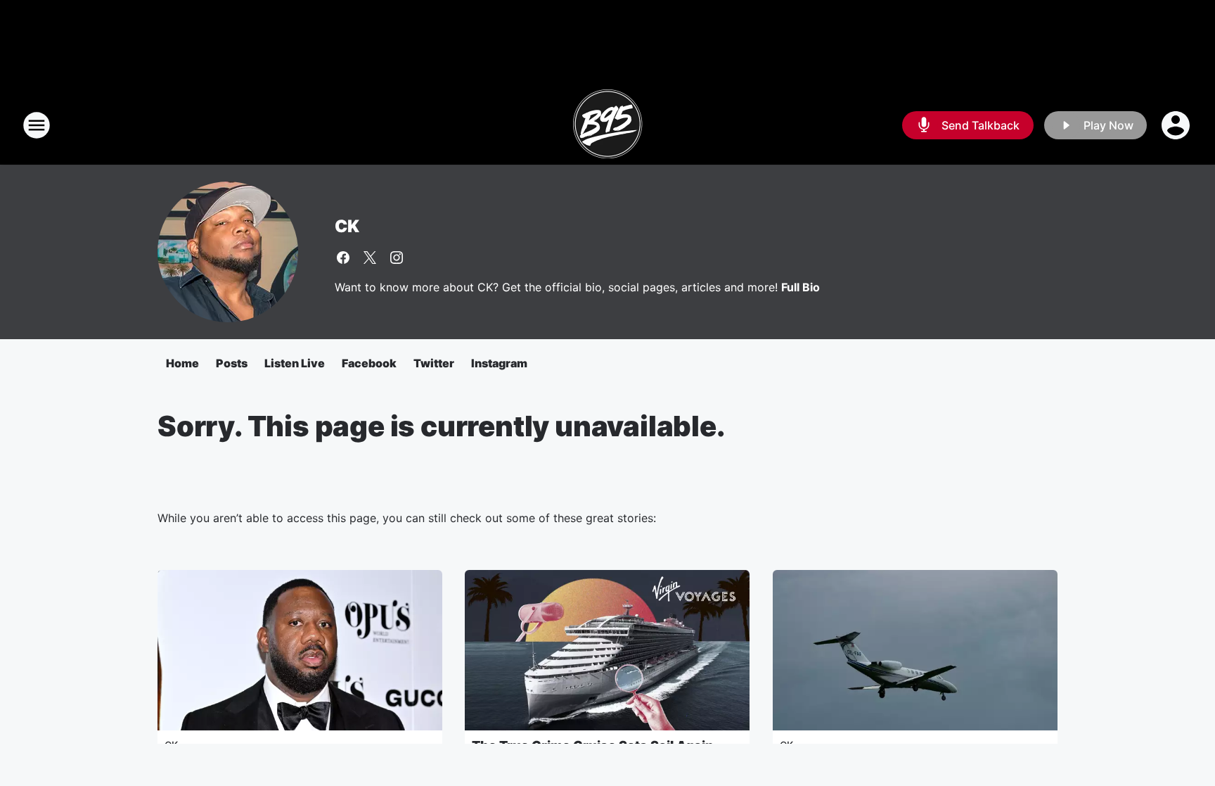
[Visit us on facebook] (343, 257)
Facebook (369, 363)
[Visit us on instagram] (396, 257)
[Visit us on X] (369, 257)
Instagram (499, 363)
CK (347, 226)
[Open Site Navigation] (36, 125)
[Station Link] (607, 125)
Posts (232, 363)
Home (182, 363)
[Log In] (1177, 125)
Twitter (433, 363)
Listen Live (294, 363)
